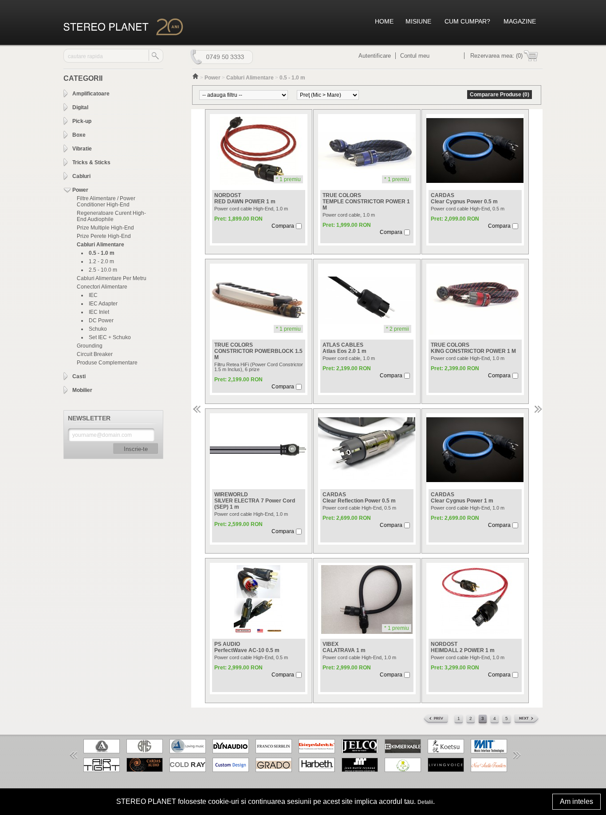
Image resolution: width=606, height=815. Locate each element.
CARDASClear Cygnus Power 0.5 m (464, 198)
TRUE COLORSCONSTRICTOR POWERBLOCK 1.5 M (258, 351)
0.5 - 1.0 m (101, 253)
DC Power (101, 320)
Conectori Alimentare (102, 287)
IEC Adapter (103, 304)
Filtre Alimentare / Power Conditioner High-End (106, 201)
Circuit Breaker (95, 354)
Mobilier (82, 390)
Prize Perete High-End (104, 236)
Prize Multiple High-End (105, 228)
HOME (384, 21)
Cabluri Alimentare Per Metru (111, 278)
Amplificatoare (91, 94)
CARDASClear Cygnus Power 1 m (462, 497)
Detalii (425, 802)
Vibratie (82, 149)
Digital (80, 107)
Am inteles (576, 801)
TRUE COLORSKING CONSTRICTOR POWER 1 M (473, 348)
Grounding (89, 346)
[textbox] (106, 56)
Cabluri (81, 176)
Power (80, 190)
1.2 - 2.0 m (101, 261)
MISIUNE (418, 21)
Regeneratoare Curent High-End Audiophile (111, 216)
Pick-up (81, 121)
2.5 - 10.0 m (103, 270)
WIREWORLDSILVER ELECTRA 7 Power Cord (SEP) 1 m (254, 500)
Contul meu (414, 55)
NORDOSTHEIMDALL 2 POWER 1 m (463, 647)
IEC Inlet (99, 312)
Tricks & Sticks (91, 162)
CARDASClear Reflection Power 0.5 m (359, 497)
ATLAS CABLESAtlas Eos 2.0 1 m (344, 348)
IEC (93, 295)
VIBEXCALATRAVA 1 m (344, 647)
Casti (79, 376)
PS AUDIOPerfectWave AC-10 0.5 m (246, 647)
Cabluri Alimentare (100, 244)
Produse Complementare (107, 363)
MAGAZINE (520, 21)
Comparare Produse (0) (499, 94)
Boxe (79, 135)
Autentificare (374, 55)
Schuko (98, 329)
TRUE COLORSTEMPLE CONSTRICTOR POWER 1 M (366, 201)
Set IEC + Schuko (110, 337)
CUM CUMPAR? (467, 21)
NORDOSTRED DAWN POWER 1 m (244, 198)
